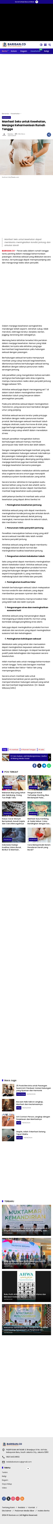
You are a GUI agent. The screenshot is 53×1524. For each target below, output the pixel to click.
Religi (19, 1108)
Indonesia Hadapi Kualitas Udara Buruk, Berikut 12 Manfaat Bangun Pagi (11, 847)
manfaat (14, 749)
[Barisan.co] (14, 44)
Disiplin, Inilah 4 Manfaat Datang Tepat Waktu (30, 1132)
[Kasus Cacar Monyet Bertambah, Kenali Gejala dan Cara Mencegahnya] (14, 808)
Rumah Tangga (29, 749)
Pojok (18, 1123)
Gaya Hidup (21, 1094)
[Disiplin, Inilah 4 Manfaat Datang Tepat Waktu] (8, 1135)
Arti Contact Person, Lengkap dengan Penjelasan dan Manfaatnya (33, 1117)
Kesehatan (6, 117)
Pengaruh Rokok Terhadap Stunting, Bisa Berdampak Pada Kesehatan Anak (38, 795)
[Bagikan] (49, 135)
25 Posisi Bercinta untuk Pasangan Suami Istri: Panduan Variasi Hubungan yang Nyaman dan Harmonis (33, 1088)
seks (42, 749)
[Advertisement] (26, 83)
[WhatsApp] (49, 766)
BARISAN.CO (8, 250)
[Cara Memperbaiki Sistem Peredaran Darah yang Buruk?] (39, 835)
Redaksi (10, 134)
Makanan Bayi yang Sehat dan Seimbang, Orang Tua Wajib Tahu (13, 795)
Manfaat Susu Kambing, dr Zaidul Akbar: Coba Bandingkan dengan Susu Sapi (38, 821)
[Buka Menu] (45, 44)
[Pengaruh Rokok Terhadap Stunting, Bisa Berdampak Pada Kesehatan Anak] (39, 782)
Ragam (19, 1138)
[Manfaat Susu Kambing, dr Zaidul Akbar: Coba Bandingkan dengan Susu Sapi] (39, 808)
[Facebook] (34, 766)
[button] (41, 44)
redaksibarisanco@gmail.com (19, 1462)
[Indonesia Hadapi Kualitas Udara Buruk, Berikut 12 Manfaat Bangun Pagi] (14, 835)
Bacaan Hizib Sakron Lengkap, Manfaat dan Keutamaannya (29, 1103)
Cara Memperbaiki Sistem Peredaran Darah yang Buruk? (39, 847)
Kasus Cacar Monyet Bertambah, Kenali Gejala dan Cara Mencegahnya (13, 821)
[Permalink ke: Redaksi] (5, 134)
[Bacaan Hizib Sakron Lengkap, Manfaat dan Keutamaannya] (8, 1105)
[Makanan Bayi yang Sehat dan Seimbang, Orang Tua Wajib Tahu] (14, 782)
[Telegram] (44, 766)
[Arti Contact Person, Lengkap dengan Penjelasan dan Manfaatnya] (8, 1120)
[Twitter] (39, 766)
